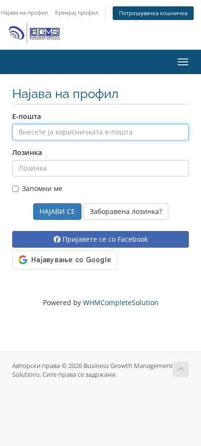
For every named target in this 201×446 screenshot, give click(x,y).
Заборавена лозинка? (126, 211)
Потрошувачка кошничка (153, 13)
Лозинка (27, 152)
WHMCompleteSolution (121, 302)
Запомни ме (42, 188)
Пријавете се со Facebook (104, 239)
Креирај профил (76, 12)
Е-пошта (26, 116)
